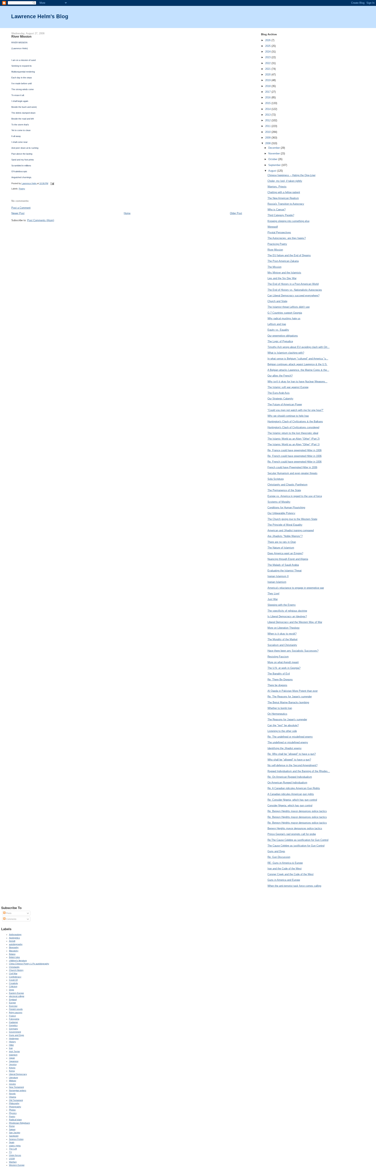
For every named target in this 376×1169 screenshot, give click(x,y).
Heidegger (14, 1038)
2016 (268, 97)
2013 (268, 114)
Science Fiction (16, 1139)
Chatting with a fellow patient (284, 192)
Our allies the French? (280, 375)
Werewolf (273, 226)
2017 (268, 91)
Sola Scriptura (276, 478)
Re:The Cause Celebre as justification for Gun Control (298, 839)
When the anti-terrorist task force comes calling (294, 885)
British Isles (14, 957)
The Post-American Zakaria (283, 261)
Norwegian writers (17, 1090)
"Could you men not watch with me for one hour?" (296, 410)
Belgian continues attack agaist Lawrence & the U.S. (297, 364)
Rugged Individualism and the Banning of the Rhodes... (299, 771)
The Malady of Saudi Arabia (283, 564)
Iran (11, 1048)
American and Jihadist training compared (291, 530)
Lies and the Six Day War (282, 278)
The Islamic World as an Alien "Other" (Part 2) (294, 438)
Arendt (12, 941)
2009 (268, 137)
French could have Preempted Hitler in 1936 (292, 467)
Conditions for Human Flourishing (286, 507)
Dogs (11, 990)
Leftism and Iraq (277, 324)
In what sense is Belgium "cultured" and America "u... (298, 358)
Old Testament (16, 1100)
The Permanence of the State (284, 490)
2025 (268, 45)
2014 (268, 109)
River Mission (275, 249)
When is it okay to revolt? (282, 633)
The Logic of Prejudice (280, 341)
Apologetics (14, 938)
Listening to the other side (282, 731)
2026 (268, 40)
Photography (15, 1107)
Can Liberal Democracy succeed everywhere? (293, 295)
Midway (12, 1080)
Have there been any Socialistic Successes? (293, 650)
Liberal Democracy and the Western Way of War (295, 622)
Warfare (13, 1162)
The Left (13, 1149)
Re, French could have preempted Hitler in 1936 (295, 456)
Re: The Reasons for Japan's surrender (290, 696)
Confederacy (15, 977)
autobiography (16, 944)
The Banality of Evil (279, 673)
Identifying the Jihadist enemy (285, 748)
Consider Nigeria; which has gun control (290, 805)
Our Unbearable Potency (281, 513)
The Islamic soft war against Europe (288, 387)
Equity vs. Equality (278, 329)
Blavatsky (13, 951)
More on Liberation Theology (284, 627)
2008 (268, 143)
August (272, 170)
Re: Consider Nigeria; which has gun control (292, 799)
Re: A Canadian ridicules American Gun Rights (294, 788)
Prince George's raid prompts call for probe (292, 834)
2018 (268, 86)
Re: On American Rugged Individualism (290, 776)
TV (10, 1152)
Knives (12, 1068)
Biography (14, 947)
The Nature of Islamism (281, 547)
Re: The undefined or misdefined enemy (290, 736)
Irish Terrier (14, 1051)
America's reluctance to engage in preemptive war (296, 587)
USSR (12, 1158)
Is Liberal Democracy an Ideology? (287, 616)
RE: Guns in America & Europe (285, 862)
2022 (268, 63)
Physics (13, 1113)
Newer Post (17, 213)
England (13, 999)
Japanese (13, 1061)
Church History (16, 970)
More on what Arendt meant (283, 662)
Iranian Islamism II (278, 576)
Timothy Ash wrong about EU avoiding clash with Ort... (299, 347)
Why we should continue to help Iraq (288, 415)
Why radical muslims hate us (284, 318)
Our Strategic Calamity (280, 398)
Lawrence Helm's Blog (39, 16)
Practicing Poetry (277, 244)
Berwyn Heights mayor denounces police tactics (295, 828)
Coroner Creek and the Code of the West (291, 874)
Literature (13, 1077)
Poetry (22, 188)
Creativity (13, 983)
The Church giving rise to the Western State (292, 519)
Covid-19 (13, 980)
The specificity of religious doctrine (287, 610)
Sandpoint (13, 1136)
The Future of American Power (285, 404)
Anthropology (15, 934)
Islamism (13, 1055)
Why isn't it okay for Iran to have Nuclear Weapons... (297, 381)
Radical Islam (15, 1119)
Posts (8, 913)
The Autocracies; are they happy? (287, 238)
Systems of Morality (279, 501)
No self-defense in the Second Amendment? (292, 765)
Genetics (13, 1025)
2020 (268, 74)
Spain (11, 1142)
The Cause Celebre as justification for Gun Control (296, 845)
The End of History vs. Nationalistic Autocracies (295, 289)
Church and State (277, 301)
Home (127, 213)
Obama (12, 1097)
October (273, 159)
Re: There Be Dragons (280, 679)
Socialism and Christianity (282, 645)
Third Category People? (281, 215)
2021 (268, 68)
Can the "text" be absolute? (283, 725)
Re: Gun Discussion (279, 857)
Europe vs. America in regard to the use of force (295, 496)
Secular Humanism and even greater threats (292, 473)
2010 (268, 131)
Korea (12, 1071)
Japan (12, 1058)
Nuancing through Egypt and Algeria (288, 559)
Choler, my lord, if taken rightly (285, 180)
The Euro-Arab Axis (279, 392)
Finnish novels (16, 1009)
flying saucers (15, 1012)
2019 (268, 80)
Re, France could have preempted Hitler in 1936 (295, 450)
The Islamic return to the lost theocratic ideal (293, 433)
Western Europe (16, 1165)
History (12, 1041)
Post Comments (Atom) (40, 220)
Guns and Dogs (276, 851)
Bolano (12, 954)
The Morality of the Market (282, 639)
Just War (273, 599)
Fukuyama (14, 1019)
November (274, 153)
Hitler (11, 1045)
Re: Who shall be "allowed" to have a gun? (292, 753)
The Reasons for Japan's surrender (287, 719)
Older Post (236, 213)
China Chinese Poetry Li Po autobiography (29, 964)
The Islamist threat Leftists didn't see (289, 306)
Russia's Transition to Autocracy (286, 203)
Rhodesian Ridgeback (19, 1123)
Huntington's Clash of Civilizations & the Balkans (295, 421)
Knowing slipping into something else (288, 221)
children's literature (18, 960)
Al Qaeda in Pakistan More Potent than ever (293, 690)
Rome (12, 1126)
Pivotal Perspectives (279, 232)
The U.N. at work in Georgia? (284, 667)
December (274, 147)
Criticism (13, 986)
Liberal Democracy (18, 1074)
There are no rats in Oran (282, 542)
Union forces (15, 1155)
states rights (15, 1146)
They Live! (273, 593)
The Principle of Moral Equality (285, 524)
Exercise (13, 1006)
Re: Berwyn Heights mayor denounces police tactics (297, 811)
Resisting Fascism (278, 656)
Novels (12, 1093)
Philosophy (14, 1103)
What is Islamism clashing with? (286, 352)
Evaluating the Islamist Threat (285, 570)
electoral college (16, 996)
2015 (268, 103)
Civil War (13, 973)
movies (12, 1084)
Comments (10, 919)
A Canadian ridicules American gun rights (291, 794)
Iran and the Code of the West (285, 868)
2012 (268, 120)
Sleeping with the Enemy (282, 604)
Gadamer (13, 1022)
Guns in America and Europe (284, 879)
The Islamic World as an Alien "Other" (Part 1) (294, 444)
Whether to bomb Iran (280, 708)
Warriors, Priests (277, 186)
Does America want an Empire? (285, 553)
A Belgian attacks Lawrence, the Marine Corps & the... (298, 370)
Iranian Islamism (277, 581)
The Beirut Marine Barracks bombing (288, 702)
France (12, 1016)
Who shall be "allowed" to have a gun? (289, 759)
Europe (12, 1002)
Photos (12, 1110)
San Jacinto (14, 1132)
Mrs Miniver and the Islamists (284, 272)
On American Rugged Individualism (287, 782)
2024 (268, 51)
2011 (268, 126)
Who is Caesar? (277, 209)
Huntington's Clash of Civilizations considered (293, 427)
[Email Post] (52, 183)
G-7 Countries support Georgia (285, 312)
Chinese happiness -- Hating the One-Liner (291, 175)
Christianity (14, 967)
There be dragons (277, 685)
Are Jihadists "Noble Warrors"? (285, 536)
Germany (13, 1029)
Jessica (12, 1064)
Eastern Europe (16, 993)
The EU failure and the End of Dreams (289, 255)
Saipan (12, 1129)
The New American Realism (283, 198)
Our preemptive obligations (283, 335)
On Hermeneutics (277, 713)
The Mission (274, 266)
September (274, 165)
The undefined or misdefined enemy (288, 742)
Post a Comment (21, 207)
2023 (268, 57)
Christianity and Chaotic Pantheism (287, 484)
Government (15, 1032)
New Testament (16, 1087)
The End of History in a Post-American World (293, 284)
